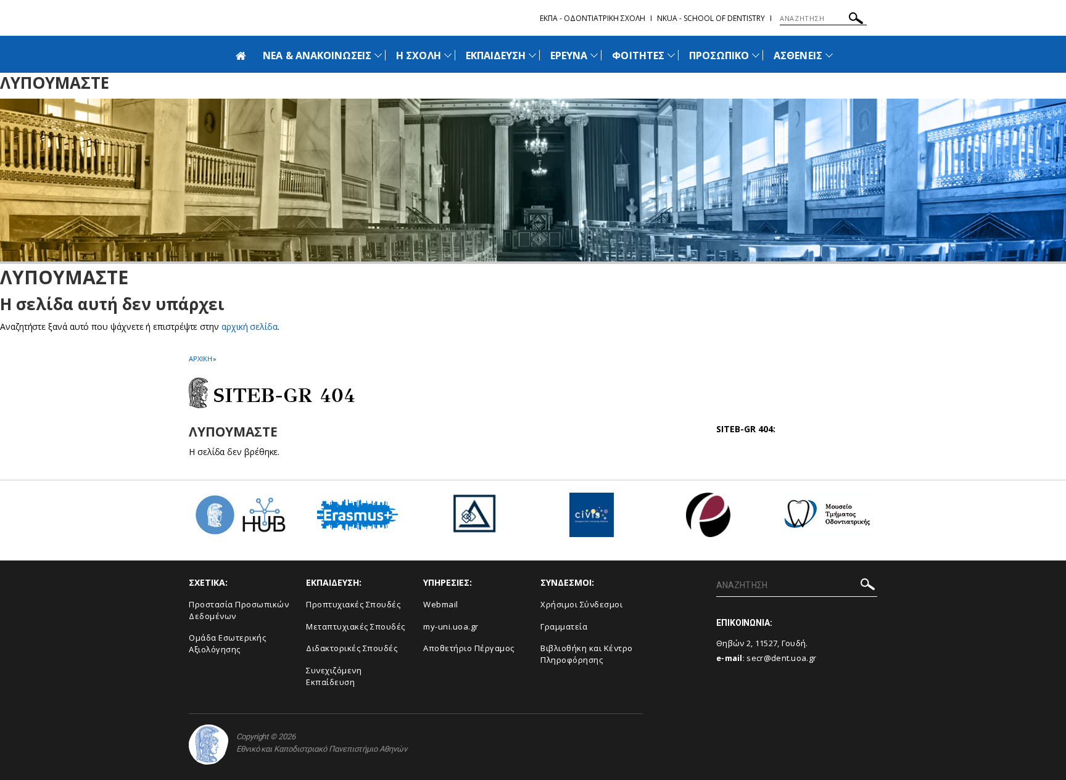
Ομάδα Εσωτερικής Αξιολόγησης (227, 643)
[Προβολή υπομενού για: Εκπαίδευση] (532, 55)
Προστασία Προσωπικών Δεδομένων (239, 610)
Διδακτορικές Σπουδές (351, 648)
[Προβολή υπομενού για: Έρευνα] (594, 55)
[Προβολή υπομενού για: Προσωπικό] (755, 55)
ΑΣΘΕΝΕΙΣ (798, 55)
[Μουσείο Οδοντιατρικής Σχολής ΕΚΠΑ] (826, 519)
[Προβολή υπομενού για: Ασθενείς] (829, 55)
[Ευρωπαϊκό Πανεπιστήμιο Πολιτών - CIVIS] (591, 519)
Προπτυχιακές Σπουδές (353, 604)
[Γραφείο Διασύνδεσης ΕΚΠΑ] (474, 519)
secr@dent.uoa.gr (781, 657)
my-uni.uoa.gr (451, 626)
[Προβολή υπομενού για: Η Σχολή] (448, 55)
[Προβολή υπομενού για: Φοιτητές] (671, 55)
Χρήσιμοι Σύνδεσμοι (581, 604)
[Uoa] (208, 745)
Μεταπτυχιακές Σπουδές (355, 626)
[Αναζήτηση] (856, 20)
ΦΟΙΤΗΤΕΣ (638, 55)
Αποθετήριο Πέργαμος (468, 648)
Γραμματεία (563, 626)
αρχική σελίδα (249, 326)
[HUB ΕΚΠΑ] (240, 519)
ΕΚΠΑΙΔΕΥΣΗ (496, 55)
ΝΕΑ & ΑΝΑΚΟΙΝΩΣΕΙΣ (317, 55)
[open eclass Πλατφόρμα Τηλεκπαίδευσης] (709, 519)
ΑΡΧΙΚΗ (200, 358)
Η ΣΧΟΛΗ (418, 55)
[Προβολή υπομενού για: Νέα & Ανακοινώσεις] (378, 55)
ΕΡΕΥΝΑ (568, 55)
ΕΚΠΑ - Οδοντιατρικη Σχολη (592, 18)
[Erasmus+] (357, 519)
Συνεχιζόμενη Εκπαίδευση (334, 676)
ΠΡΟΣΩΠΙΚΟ (719, 55)
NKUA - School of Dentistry (711, 18)
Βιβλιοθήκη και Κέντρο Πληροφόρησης (586, 653)
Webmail (440, 604)
